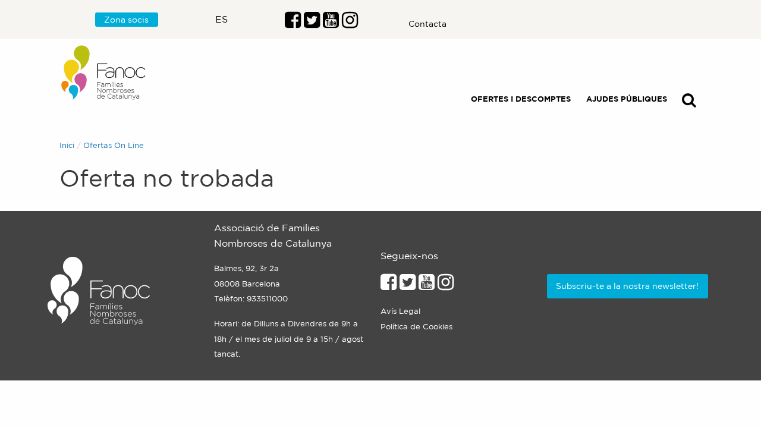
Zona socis (126, 19)
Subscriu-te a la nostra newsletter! (627, 286)
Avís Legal (400, 311)
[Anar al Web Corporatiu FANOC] (104, 72)
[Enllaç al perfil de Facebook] (293, 23)
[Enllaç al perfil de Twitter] (312, 23)
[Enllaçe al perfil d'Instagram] (446, 285)
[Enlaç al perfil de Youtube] (331, 23)
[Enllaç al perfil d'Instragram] (350, 23)
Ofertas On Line (113, 145)
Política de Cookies (416, 326)
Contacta (427, 24)
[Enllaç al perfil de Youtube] (427, 285)
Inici (66, 145)
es (221, 19)
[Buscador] (689, 102)
